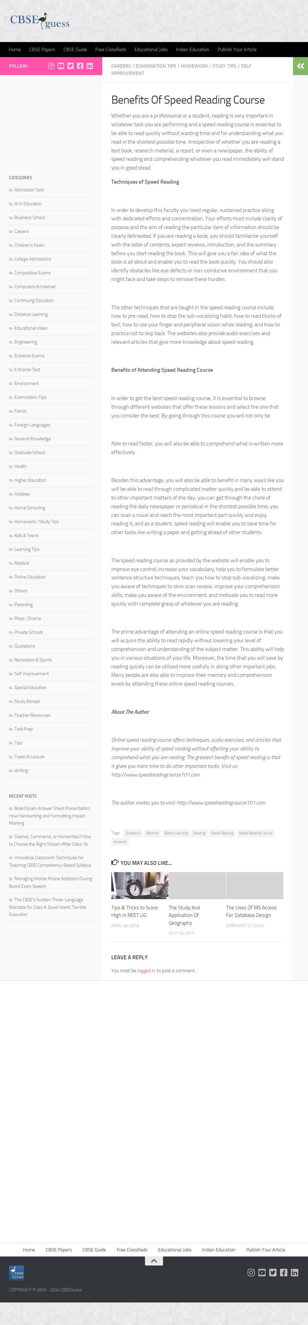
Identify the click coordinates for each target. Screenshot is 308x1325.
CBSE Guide (75, 49)
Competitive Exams (32, 273)
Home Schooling (29, 508)
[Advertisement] (51, 121)
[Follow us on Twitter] (70, 65)
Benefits (152, 833)
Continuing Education (34, 300)
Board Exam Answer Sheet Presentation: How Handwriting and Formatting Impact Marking (50, 816)
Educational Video (31, 328)
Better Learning (176, 833)
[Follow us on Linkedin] (89, 65)
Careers (121, 66)
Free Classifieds (110, 49)
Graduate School (29, 452)
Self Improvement (31, 673)
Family (20, 411)
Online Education (30, 577)
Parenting (23, 604)
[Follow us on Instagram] (51, 65)
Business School (29, 217)
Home (15, 49)
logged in (146, 970)
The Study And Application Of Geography (184, 915)
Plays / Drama (27, 618)
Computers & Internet (35, 286)
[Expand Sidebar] (300, 66)
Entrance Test (27, 369)
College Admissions (32, 259)
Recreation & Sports (33, 660)
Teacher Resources (32, 715)
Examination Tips (156, 66)
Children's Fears (29, 245)
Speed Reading (222, 833)
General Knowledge (32, 438)
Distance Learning (31, 314)
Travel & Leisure (29, 756)
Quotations (24, 646)
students (120, 842)
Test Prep (23, 729)
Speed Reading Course (255, 833)
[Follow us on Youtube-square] (60, 65)
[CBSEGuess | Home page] (40, 21)
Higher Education (30, 480)
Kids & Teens (26, 535)
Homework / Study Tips (208, 66)
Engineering (25, 342)
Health (20, 466)
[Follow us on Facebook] (80, 65)
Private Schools (28, 632)
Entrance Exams (29, 356)
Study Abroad (27, 701)
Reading (199, 833)
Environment (26, 383)
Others (20, 591)
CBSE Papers (42, 49)
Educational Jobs (151, 49)
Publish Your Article (237, 49)
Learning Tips (26, 549)
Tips (18, 743)
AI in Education (28, 203)
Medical (21, 563)
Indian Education (192, 49)
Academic (133, 833)
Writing (21, 770)
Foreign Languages (32, 425)
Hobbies (22, 494)
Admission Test (29, 190)
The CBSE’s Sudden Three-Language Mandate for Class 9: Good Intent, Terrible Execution (47, 907)
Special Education (30, 687)
